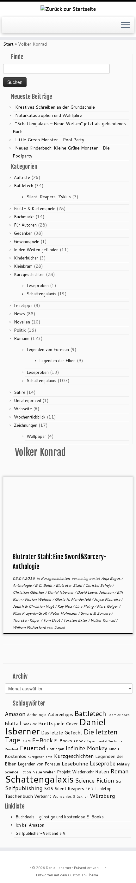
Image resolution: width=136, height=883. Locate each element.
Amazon (15, 714)
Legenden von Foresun (48, 349)
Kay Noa (65, 606)
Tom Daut (52, 620)
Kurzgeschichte (40, 756)
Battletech (23, 186)
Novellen (22, 322)
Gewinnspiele (26, 241)
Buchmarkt (24, 217)
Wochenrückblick (30, 417)
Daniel (59, 627)
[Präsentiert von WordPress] (102, 866)
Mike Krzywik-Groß (30, 613)
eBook (79, 741)
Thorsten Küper (27, 620)
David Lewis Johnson (95, 592)
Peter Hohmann (64, 613)
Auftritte (22, 177)
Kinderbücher (26, 258)
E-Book (42, 740)
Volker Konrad (103, 620)
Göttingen (55, 749)
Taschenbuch (19, 796)
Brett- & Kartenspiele (34, 208)
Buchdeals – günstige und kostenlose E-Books (59, 817)
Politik (20, 330)
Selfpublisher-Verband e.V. (40, 833)
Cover (72, 723)
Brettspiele (51, 723)
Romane (21, 338)
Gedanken (23, 233)
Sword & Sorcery (95, 613)
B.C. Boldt (44, 585)
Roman (119, 771)
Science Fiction (94, 780)
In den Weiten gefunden (36, 250)
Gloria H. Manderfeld (73, 599)
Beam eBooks (119, 714)
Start (8, 44)
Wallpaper (36, 436)
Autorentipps (60, 714)
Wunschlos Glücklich (71, 796)
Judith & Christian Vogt (34, 606)
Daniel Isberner (61, 592)
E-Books (63, 740)
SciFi (120, 781)
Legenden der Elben (57, 360)
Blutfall (13, 723)
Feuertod (33, 748)
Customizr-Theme (83, 875)
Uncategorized (27, 400)
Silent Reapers (69, 788)
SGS (48, 788)
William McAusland (30, 627)
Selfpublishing (24, 788)
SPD (89, 788)
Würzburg (102, 795)
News (19, 314)
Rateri (102, 771)
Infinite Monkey (86, 748)
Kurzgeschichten (29, 274)
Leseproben (38, 285)
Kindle (114, 749)
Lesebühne (74, 763)
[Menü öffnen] (125, 25)
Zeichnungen (25, 425)
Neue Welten (44, 772)
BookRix (29, 723)
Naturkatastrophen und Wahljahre (48, 115)
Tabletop (103, 788)
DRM (26, 741)
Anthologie (23, 585)
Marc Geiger (108, 606)
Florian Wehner (39, 599)
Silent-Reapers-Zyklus (49, 197)
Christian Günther (29, 592)
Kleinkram (23, 266)
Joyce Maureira (107, 599)
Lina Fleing (85, 606)
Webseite (23, 409)
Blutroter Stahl (69, 585)
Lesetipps (23, 305)
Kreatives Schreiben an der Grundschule (55, 107)
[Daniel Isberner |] (68, 8)
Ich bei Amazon (29, 825)
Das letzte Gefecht (61, 732)
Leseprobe (102, 763)
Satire (19, 392)
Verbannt (42, 796)
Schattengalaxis (41, 294)
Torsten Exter (75, 620)
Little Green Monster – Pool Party (49, 140)
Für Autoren (25, 225)
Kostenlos (15, 756)
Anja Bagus (111, 578)
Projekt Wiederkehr (75, 772)
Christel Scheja (98, 585)
